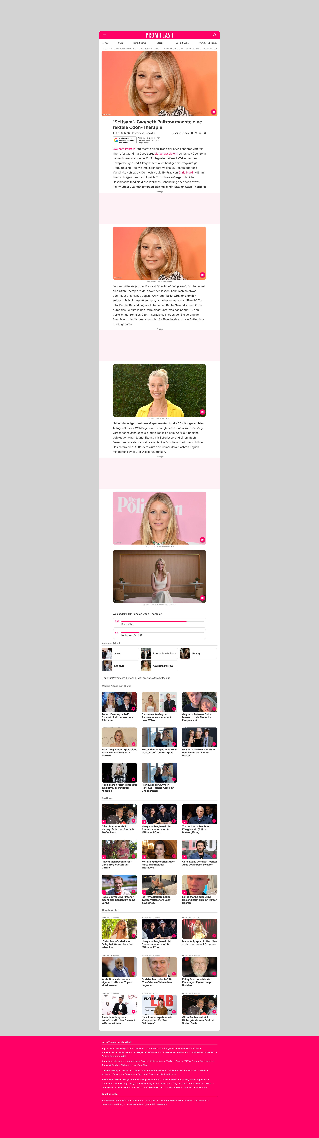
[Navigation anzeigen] (104, 35)
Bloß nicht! (127, 624)
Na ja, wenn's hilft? (131, 635)
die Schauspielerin (166, 153)
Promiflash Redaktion (144, 133)
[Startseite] (159, 35)
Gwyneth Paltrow (124, 148)
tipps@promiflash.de (158, 678)
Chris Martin (186, 172)
